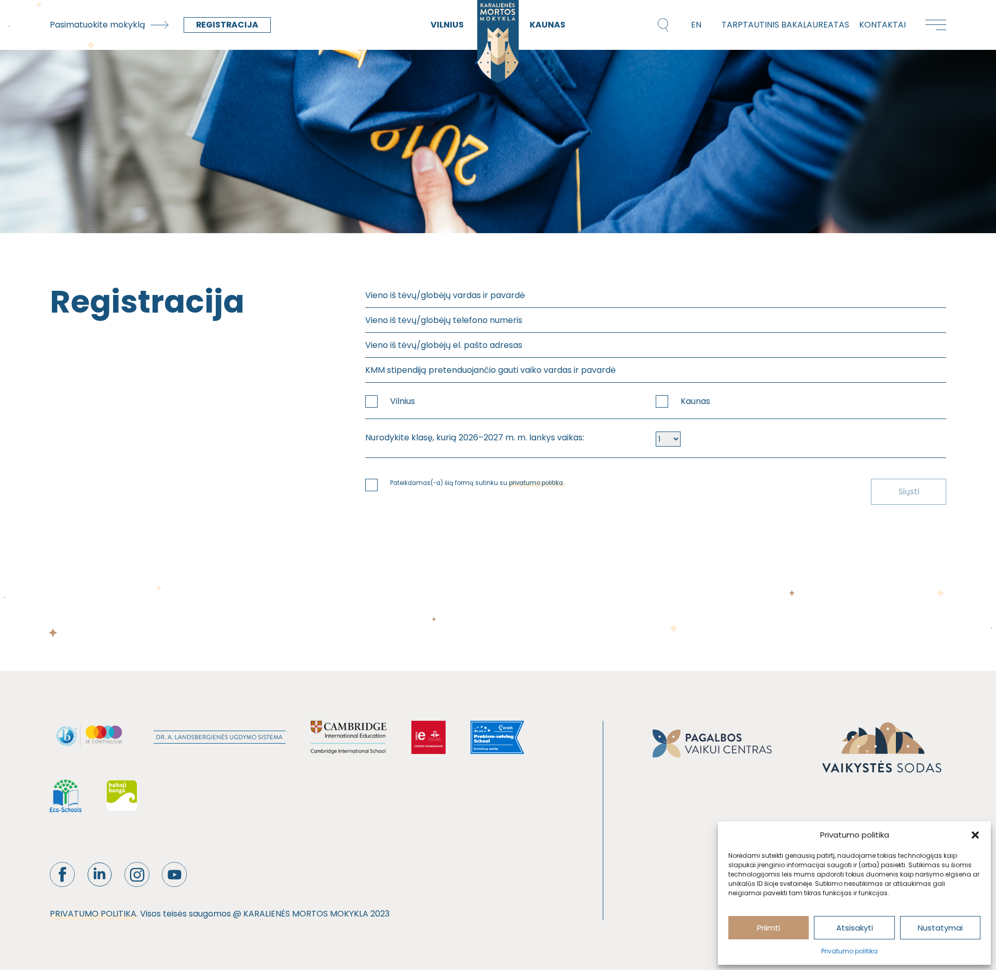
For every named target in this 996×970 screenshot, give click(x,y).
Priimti (768, 927)
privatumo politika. (536, 483)
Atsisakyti (854, 927)
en (696, 25)
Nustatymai (940, 927)
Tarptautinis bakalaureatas (785, 25)
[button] (975, 835)
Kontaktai (882, 25)
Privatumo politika (849, 951)
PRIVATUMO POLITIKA (93, 914)
